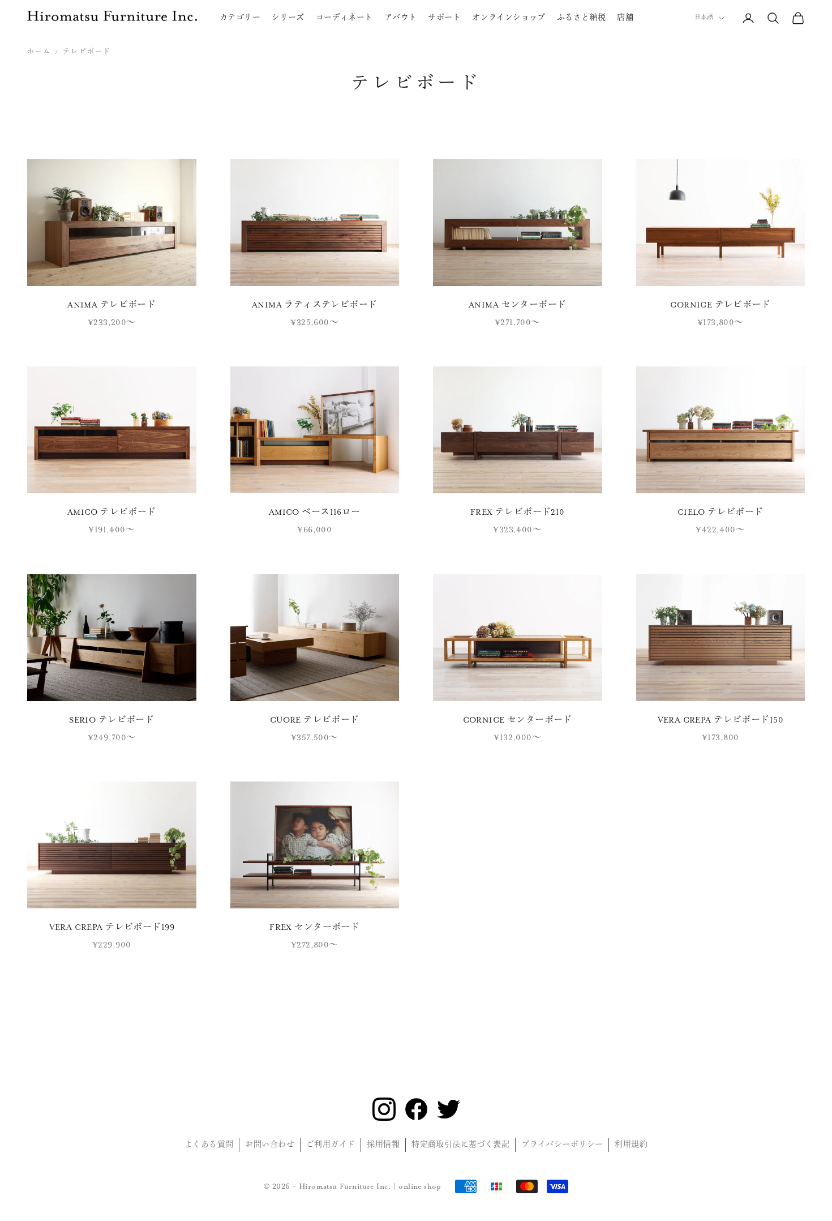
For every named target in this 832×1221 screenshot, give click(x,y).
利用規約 (631, 1144)
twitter (448, 1109)
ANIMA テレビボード (111, 305)
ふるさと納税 (581, 17)
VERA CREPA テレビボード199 (111, 927)
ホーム (39, 52)
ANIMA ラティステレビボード (315, 305)
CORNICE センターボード (517, 720)
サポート (444, 17)
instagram (384, 1109)
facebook (416, 1109)
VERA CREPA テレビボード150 (720, 720)
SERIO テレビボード (111, 720)
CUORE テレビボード (314, 720)
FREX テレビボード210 (517, 512)
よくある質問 (209, 1144)
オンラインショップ (509, 17)
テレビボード (87, 52)
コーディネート (344, 17)
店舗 (625, 17)
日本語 (703, 17)
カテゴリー (240, 17)
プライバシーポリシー (562, 1144)
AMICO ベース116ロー (315, 512)
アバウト (400, 17)
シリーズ (288, 17)
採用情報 (383, 1144)
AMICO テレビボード (111, 512)
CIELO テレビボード (720, 512)
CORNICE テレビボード (720, 305)
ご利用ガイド (330, 1144)
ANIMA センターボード (517, 305)
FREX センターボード (314, 927)
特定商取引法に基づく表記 (460, 1144)
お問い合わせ (269, 1144)
